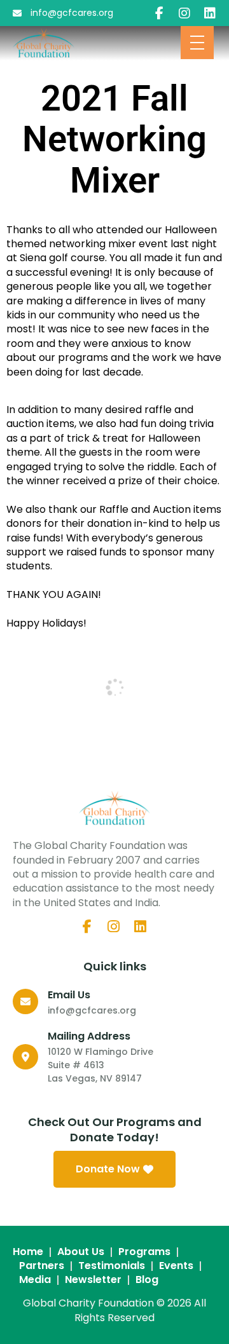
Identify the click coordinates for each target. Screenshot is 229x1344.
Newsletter (93, 1280)
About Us (80, 1252)
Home (28, 1252)
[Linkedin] (210, 13)
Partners (41, 1266)
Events (176, 1266)
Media (35, 1280)
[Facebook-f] (159, 13)
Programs (144, 1252)
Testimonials (111, 1266)
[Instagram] (184, 13)
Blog (146, 1280)
